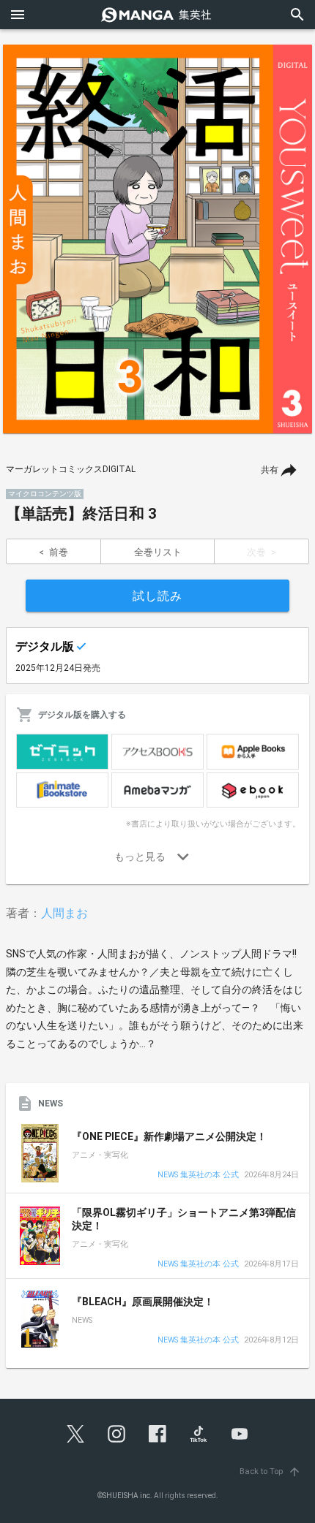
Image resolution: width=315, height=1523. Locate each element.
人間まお (64, 913)
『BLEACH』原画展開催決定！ (143, 1301)
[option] (157, 239)
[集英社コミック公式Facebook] (157, 1433)
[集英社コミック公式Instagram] (116, 1433)
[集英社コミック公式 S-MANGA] (157, 14)
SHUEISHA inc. (127, 1496)
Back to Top (270, 1471)
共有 (269, 470)
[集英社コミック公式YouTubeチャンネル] (239, 1433)
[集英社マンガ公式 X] (75, 1433)
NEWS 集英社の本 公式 (198, 1175)
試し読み (157, 596)
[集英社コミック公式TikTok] (198, 1433)
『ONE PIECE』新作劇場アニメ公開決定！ (169, 1136)
